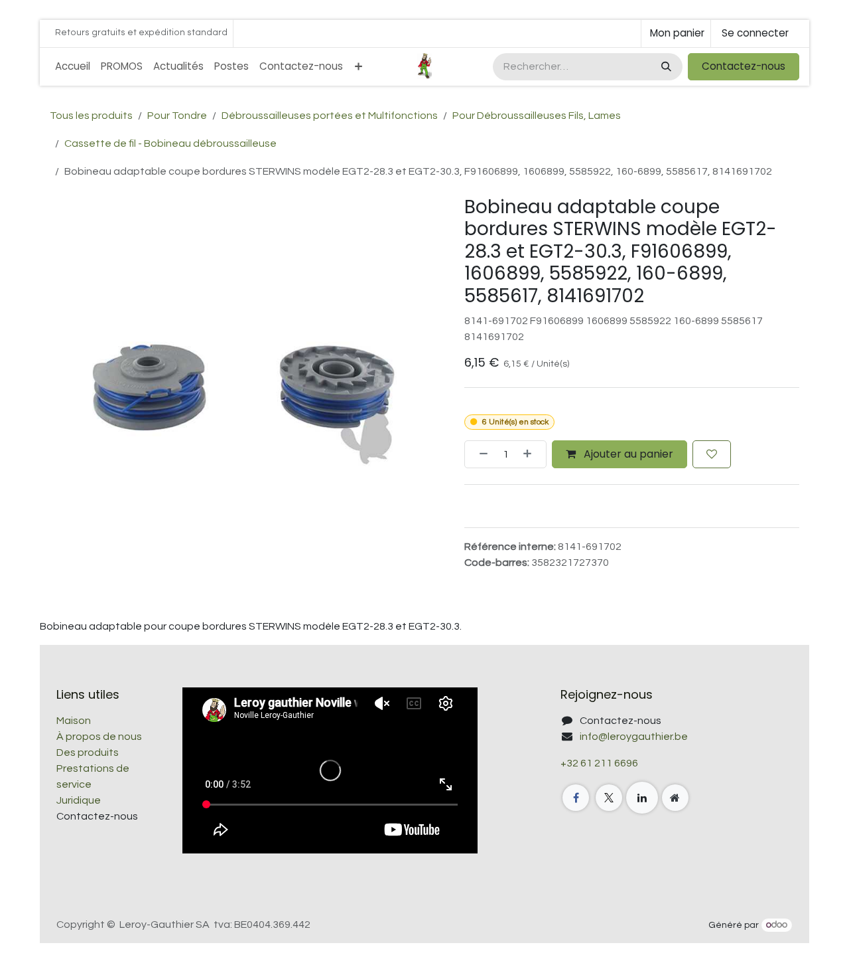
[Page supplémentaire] (675, 797)
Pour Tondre (177, 115)
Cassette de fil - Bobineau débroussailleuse (170, 143)
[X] (609, 797)
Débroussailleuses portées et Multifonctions (330, 115)
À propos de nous (99, 736)
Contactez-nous (743, 66)
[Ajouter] (531, 454)
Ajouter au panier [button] (627, 454)
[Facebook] (575, 797)
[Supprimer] (479, 454)
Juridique (78, 800)
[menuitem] (73, 67)
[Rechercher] (665, 66)
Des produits (87, 752)
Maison (73, 720)
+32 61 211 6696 (599, 763)
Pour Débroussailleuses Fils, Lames (536, 115)
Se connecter (755, 33)
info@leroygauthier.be (634, 736)
